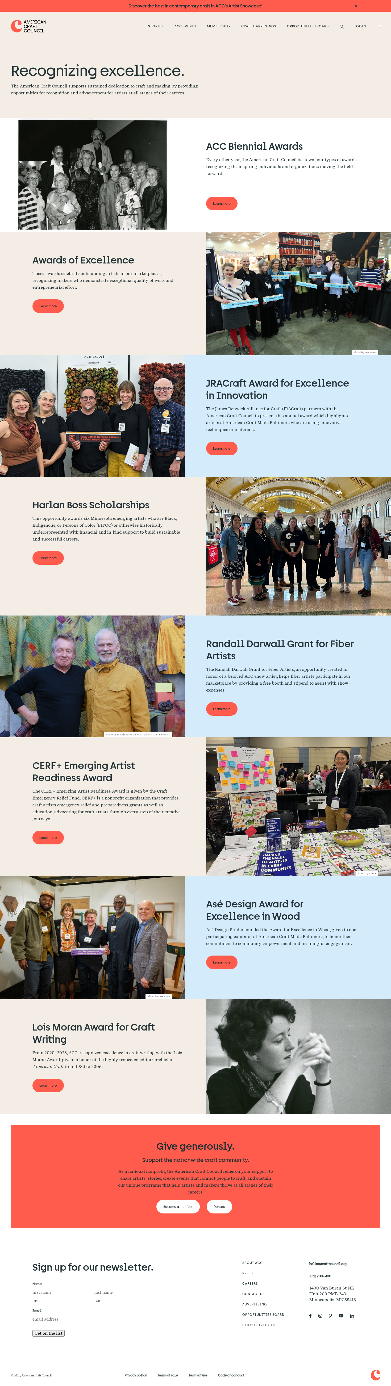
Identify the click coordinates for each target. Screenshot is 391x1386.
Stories (156, 26)
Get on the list (49, 1333)
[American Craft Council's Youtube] (343, 1315)
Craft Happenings (258, 26)
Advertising (254, 1304)
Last (97, 1301)
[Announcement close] (356, 6)
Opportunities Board (308, 26)
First (35, 1301)
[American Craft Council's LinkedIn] (354, 1315)
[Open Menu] (378, 26)
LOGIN (360, 26)
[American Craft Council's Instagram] (322, 1315)
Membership (219, 26)
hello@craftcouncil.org (328, 1264)
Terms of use (198, 1375)
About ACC (252, 1262)
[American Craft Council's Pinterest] (332, 1315)
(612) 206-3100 (320, 1276)
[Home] (28, 26)
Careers (250, 1283)
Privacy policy (136, 1375)
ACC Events (185, 26)
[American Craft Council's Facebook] (312, 1315)
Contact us (253, 1294)
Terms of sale (167, 1375)
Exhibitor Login (258, 1325)
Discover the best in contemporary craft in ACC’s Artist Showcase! (195, 5)
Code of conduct (231, 1375)
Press (247, 1273)
